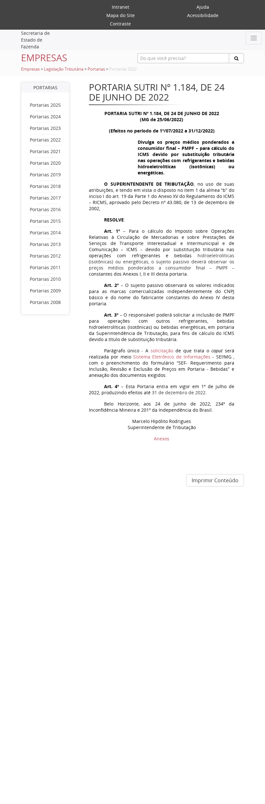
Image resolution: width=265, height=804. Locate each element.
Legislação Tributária (63, 69)
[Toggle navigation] (254, 38)
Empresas (30, 69)
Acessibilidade (202, 15)
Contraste (120, 24)
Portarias (96, 69)
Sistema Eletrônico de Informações (183, 357)
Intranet (120, 7)
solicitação (162, 351)
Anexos (161, 439)
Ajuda (202, 7)
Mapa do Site (120, 15)
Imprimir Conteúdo (215, 480)
